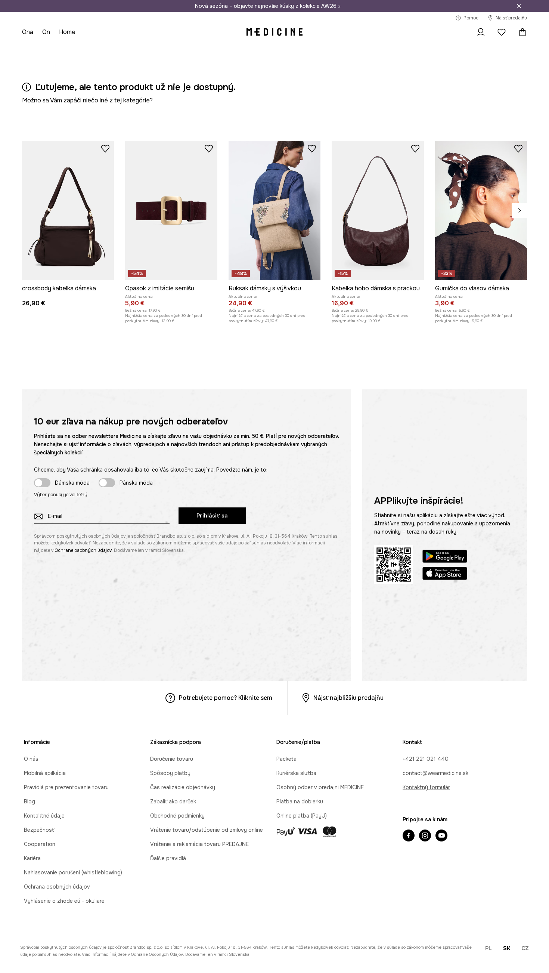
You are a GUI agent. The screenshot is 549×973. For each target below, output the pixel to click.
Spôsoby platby (170, 773)
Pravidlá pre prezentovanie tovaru (66, 787)
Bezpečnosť (39, 830)
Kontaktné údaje (44, 815)
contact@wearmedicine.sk (435, 773)
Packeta (286, 759)
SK (506, 948)
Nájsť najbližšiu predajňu (348, 698)
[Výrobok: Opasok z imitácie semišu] (171, 210)
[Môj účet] (480, 32)
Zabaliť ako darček (173, 801)
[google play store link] (444, 557)
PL (488, 948)
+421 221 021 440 (426, 759)
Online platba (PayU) (301, 815)
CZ (525, 948)
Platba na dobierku (299, 801)
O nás (31, 759)
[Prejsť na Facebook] (409, 836)
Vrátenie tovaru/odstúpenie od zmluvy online (206, 830)
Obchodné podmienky (177, 815)
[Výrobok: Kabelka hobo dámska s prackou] (378, 210)
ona (27, 32)
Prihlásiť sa (212, 515)
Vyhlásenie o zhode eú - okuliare (64, 901)
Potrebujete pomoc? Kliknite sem (225, 698)
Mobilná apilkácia (45, 773)
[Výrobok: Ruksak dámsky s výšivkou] (274, 210)
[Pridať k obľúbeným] (105, 148)
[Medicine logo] (274, 32)
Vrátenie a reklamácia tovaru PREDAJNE (199, 844)
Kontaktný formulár (426, 787)
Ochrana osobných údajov (57, 886)
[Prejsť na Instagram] (425, 836)
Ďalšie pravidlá (168, 858)
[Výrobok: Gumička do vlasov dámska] (481, 210)
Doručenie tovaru (171, 759)
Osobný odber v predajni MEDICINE (320, 787)
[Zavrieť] (519, 6)
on (46, 32)
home (67, 32)
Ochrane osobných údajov (83, 550)
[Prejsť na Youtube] (441, 836)
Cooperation (39, 844)
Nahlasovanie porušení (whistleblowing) (73, 872)
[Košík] (520, 32)
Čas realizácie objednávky (182, 787)
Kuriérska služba (296, 773)
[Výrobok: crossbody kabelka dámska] (68, 210)
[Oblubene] (501, 32)
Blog (29, 801)
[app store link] (444, 574)
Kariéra (32, 858)
